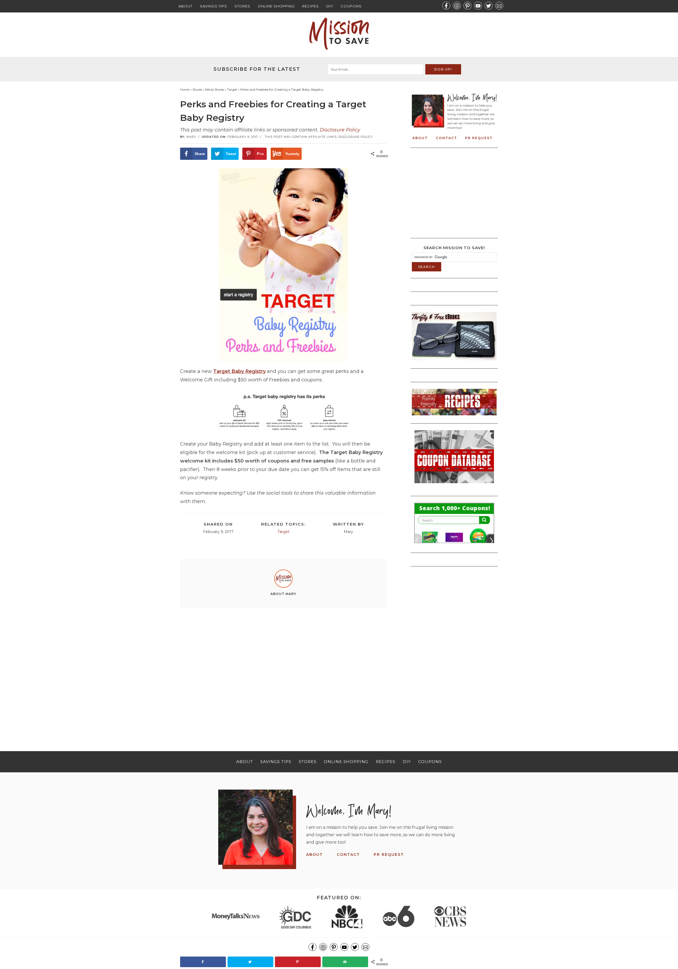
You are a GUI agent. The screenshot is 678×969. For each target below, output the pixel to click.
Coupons (351, 6)
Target (283, 531)
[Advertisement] (283, 670)
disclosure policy (355, 137)
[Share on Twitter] (250, 962)
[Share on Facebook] (203, 962)
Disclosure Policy (340, 130)
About (186, 6)
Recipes (310, 6)
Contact (446, 138)
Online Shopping (276, 6)
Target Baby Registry (239, 371)
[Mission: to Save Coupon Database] (454, 485)
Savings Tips (213, 6)
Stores (242, 6)
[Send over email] (345, 962)
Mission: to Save (339, 34)
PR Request (479, 138)
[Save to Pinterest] (298, 962)
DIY (329, 6)
